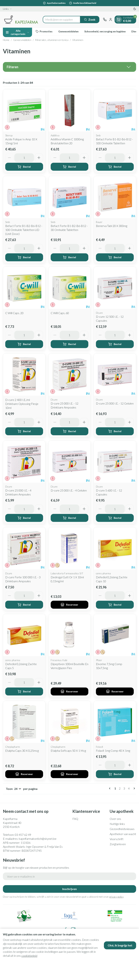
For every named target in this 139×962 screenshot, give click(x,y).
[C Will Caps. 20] (24, 288)
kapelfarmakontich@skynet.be (37, 838)
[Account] (110, 19)
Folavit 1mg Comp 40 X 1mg (113, 750)
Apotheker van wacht (123, 834)
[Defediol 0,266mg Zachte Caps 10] (115, 548)
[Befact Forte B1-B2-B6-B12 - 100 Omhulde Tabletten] (115, 110)
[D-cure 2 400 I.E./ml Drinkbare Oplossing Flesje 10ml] (24, 375)
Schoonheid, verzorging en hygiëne (105, 31)
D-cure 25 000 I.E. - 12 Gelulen (115, 403)
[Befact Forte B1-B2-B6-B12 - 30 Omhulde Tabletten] (70, 197)
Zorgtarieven (118, 844)
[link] (110, 788)
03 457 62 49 (23, 834)
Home (6, 39)
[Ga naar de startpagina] (21, 19)
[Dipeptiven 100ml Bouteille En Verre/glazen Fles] (70, 635)
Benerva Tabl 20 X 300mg (111, 225)
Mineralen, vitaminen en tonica (51, 39)
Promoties (46, 31)
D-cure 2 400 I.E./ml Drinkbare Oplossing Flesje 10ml (21, 403)
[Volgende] (133, 788)
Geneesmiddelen (68, 31)
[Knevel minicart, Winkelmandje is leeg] (118, 19)
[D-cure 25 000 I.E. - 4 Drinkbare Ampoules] (24, 462)
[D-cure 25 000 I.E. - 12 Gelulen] (115, 375)
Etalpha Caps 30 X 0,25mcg (22, 750)
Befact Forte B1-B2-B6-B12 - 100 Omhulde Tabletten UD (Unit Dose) (23, 229)
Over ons (115, 818)
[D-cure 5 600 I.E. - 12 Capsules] (115, 462)
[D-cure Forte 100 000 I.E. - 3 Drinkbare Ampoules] (24, 548)
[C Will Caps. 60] (70, 288)
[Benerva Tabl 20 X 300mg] (115, 197)
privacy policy (116, 896)
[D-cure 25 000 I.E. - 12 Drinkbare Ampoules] (70, 375)
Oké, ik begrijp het (120, 945)
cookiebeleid (29, 955)
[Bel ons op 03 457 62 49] (105, 19)
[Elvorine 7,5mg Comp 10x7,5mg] (115, 635)
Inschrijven (69, 889)
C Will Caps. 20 (14, 313)
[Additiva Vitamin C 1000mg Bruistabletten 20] (70, 110)
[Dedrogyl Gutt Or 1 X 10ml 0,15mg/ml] (70, 548)
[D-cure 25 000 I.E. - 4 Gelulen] (70, 462)
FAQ (75, 818)
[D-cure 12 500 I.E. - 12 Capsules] (115, 288)
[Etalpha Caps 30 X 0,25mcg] (24, 722)
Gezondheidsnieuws (122, 829)
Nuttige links (117, 823)
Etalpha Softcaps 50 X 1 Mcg (68, 750)
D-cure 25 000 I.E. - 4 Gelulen (69, 490)
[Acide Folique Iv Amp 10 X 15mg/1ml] (24, 110)
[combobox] (61, 19)
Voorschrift (116, 839)
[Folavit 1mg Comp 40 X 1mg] (115, 722)
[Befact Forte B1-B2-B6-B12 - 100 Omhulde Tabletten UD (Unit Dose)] (24, 197)
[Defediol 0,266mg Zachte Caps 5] (24, 635)
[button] (69, 67)
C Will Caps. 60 (60, 313)
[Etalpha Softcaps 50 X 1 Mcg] (70, 722)
